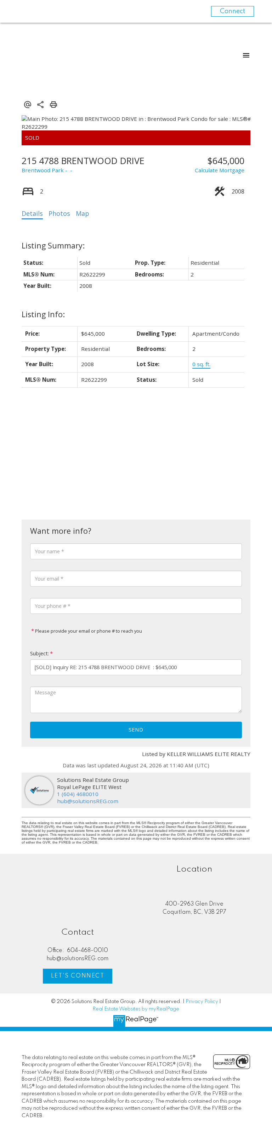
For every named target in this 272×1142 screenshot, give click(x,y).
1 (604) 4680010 (77, 793)
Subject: (39, 653)
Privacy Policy (202, 1001)
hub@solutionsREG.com (87, 801)
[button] (77, 976)
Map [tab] (82, 213)
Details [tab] (32, 213)
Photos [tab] (59, 213)
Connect (232, 11)
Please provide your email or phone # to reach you (88, 631)
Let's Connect (77, 976)
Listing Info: (43, 314)
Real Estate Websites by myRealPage (135, 1009)
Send (136, 729)
